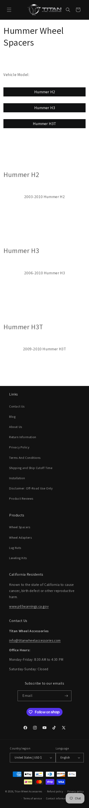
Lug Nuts (15, 548)
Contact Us (17, 406)
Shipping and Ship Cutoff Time (30, 468)
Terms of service (33, 798)
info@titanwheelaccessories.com (35, 640)
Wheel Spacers (19, 527)
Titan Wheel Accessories (28, 791)
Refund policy (55, 791)
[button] (9, 10)
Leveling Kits (18, 558)
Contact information (58, 798)
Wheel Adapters (20, 537)
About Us (15, 427)
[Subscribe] (66, 695)
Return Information (22, 437)
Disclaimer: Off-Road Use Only (30, 488)
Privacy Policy (19, 447)
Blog (12, 417)
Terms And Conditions (25, 458)
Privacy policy (75, 791)
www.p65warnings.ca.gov (29, 606)
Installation (17, 478)
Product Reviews (21, 498)
